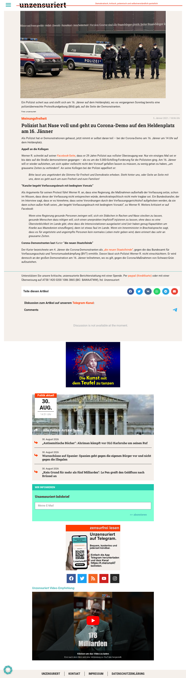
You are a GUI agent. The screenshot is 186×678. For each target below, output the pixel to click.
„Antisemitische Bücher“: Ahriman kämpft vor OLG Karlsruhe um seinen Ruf (94, 443)
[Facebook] (71, 578)
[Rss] (93, 578)
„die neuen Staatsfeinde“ (118, 249)
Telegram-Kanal (83, 303)
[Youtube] (103, 578)
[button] (8, 4)
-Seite (66, 155)
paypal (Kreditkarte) (140, 275)
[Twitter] (82, 578)
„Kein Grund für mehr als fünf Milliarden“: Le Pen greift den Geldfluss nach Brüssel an (93, 474)
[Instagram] (114, 578)
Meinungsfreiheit (34, 118)
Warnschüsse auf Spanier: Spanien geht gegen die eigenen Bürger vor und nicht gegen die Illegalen (96, 457)
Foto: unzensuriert (28, 112)
